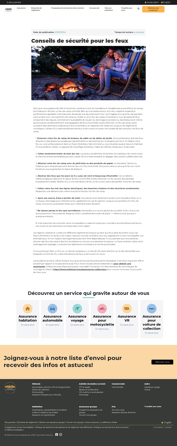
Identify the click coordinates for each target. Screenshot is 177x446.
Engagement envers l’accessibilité (19, 427)
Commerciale (117, 387)
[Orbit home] (8, 9)
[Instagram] (60, 435)
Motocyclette (37, 392)
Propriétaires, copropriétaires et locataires (49, 410)
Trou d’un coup (118, 410)
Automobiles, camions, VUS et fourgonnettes (51, 387)
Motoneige (83, 395)
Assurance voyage (152, 387)
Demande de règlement (27, 422)
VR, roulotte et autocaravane (91, 392)
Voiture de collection (40, 390)
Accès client (153, 2)
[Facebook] (56, 435)
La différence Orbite (108, 422)
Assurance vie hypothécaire (43, 415)
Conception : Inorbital (162, 427)
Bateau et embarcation (89, 390)
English (166, 2)
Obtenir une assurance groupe (52, 422)
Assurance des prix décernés (123, 412)
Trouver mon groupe (88, 415)
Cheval (147, 390)
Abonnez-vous (162, 362)
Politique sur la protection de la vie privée (111, 427)
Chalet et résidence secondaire (45, 412)
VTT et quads (84, 387)
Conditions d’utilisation (14, 430)
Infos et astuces (92, 422)
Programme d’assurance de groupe (90, 411)
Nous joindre (15, 2)
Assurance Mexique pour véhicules (46, 395)
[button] (68, 8)
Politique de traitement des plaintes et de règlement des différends (63, 427)
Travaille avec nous (152, 406)
